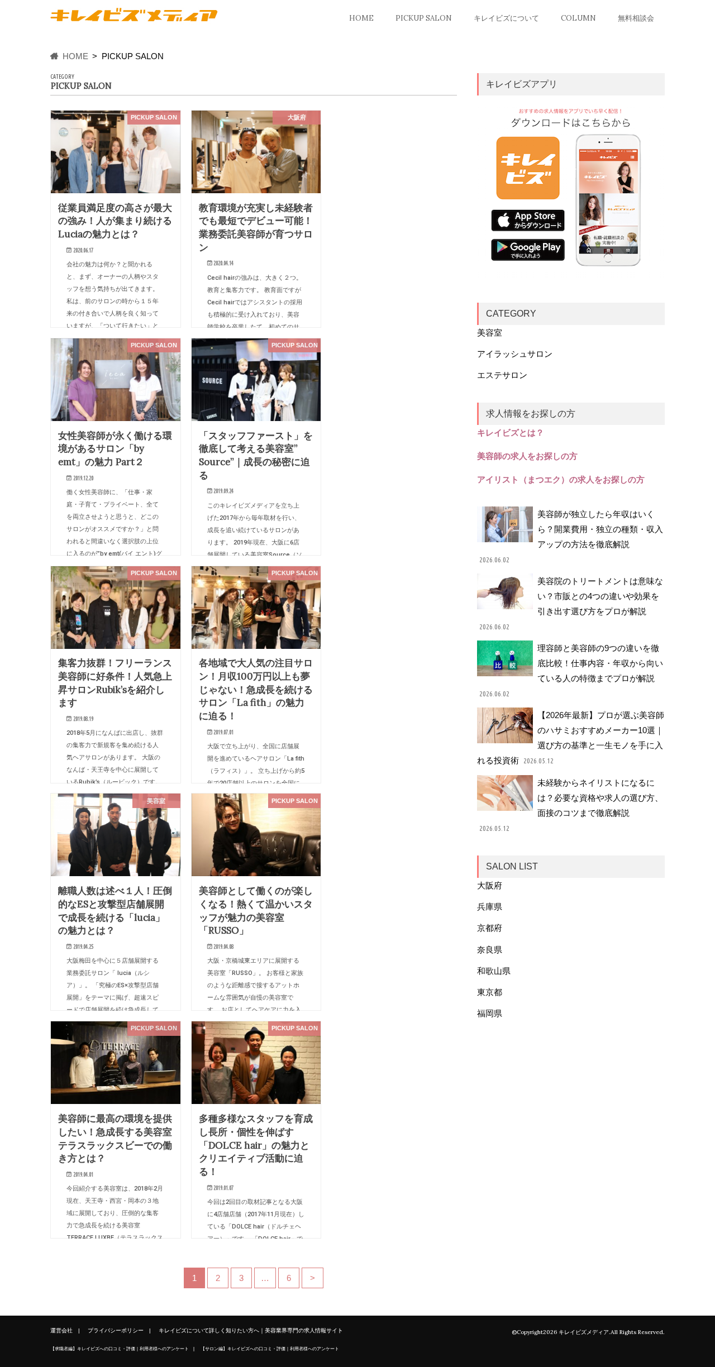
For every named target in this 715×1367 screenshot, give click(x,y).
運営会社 (61, 1330)
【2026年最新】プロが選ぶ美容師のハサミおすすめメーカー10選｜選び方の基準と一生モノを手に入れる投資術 (570, 737)
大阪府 (489, 885)
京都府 (489, 928)
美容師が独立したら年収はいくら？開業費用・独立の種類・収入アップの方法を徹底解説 (570, 536)
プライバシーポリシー (116, 1330)
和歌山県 (494, 971)
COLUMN (578, 18)
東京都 (489, 992)
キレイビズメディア (584, 1332)
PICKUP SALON (423, 18)
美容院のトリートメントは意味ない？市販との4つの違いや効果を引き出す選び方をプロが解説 (570, 603)
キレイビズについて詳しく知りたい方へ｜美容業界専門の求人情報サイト (251, 1330)
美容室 (489, 332)
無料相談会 (636, 18)
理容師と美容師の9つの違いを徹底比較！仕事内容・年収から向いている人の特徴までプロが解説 (570, 670)
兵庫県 (489, 906)
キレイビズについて (506, 18)
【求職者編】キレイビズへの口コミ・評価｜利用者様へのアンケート (119, 1348)
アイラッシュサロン (514, 354)
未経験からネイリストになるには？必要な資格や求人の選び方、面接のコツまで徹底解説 (570, 805)
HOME (361, 18)
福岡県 (489, 1013)
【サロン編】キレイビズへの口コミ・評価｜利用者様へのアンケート (270, 1348)
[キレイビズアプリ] (571, 189)
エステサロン (502, 375)
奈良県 (489, 949)
